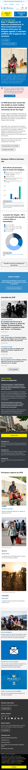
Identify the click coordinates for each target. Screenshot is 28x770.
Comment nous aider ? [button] (8, 149)
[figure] (14, 186)
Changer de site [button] (18, 1)
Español (17, 4)
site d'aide (9, 91)
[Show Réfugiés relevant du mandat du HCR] (13, 172)
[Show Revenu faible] (9, 225)
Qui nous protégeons (6, 632)
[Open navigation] (1, 8)
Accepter (14, 767)
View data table (7, 201)
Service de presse (5, 742)
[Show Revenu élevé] (9, 229)
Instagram (9, 718)
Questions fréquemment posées (9, 737)
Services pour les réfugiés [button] (14, 288)
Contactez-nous (5, 740)
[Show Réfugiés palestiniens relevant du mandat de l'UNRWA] (12, 174)
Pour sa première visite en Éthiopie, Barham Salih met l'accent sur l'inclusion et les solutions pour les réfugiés (14, 361)
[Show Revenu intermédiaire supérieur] (13, 228)
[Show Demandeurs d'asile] (9, 176)
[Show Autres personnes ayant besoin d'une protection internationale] (13, 178)
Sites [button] (26, 9)
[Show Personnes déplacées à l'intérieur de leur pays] (13, 181)
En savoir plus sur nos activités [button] (10, 146)
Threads (22, 718)
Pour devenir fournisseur (7, 748)
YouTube (12, 718)
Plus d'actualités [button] (13, 369)
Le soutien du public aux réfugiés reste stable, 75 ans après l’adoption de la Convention (12, 350)
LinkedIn (18, 718)
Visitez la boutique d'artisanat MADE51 (11, 691)
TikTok (15, 718)
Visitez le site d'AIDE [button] (10, 96)
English (5, 4)
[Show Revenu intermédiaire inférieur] (12, 226)
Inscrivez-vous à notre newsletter (9, 662)
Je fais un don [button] (14, 435)
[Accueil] (8, 8)
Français (12, 4)
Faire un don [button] (22, 9)
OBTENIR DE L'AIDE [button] (21, 14)
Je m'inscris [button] (5, 730)
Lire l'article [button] (5, 40)
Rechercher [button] (18, 9)
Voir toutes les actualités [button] (8, 44)
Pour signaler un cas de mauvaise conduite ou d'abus (12, 745)
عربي (23, 4)
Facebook (5, 718)
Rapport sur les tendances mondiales (13, 202)
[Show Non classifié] (8, 231)
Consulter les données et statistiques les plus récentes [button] (14, 264)
